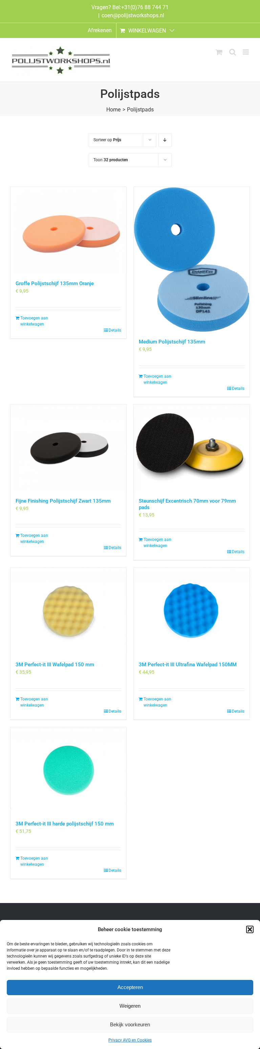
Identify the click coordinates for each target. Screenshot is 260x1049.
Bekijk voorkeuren (130, 1024)
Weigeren (130, 1006)
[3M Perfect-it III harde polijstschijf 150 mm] (68, 770)
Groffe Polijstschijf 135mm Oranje (55, 283)
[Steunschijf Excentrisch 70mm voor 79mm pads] (192, 447)
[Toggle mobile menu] (246, 52)
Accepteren (130, 987)
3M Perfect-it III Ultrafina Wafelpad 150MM (188, 665)
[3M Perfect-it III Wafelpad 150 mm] (68, 611)
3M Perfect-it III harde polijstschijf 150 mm (65, 824)
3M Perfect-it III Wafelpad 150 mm (55, 665)
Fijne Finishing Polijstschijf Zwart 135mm (63, 501)
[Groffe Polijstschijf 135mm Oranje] (68, 230)
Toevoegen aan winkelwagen (34, 321)
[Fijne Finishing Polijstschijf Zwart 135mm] (68, 447)
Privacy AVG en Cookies (130, 1040)
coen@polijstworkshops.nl (133, 15)
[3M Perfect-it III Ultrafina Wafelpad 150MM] (192, 611)
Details (115, 330)
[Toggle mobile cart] (219, 52)
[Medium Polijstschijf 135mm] (192, 259)
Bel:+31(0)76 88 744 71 (140, 7)
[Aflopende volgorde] (165, 140)
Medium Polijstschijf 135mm (172, 342)
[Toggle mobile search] (232, 52)
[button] (249, 929)
